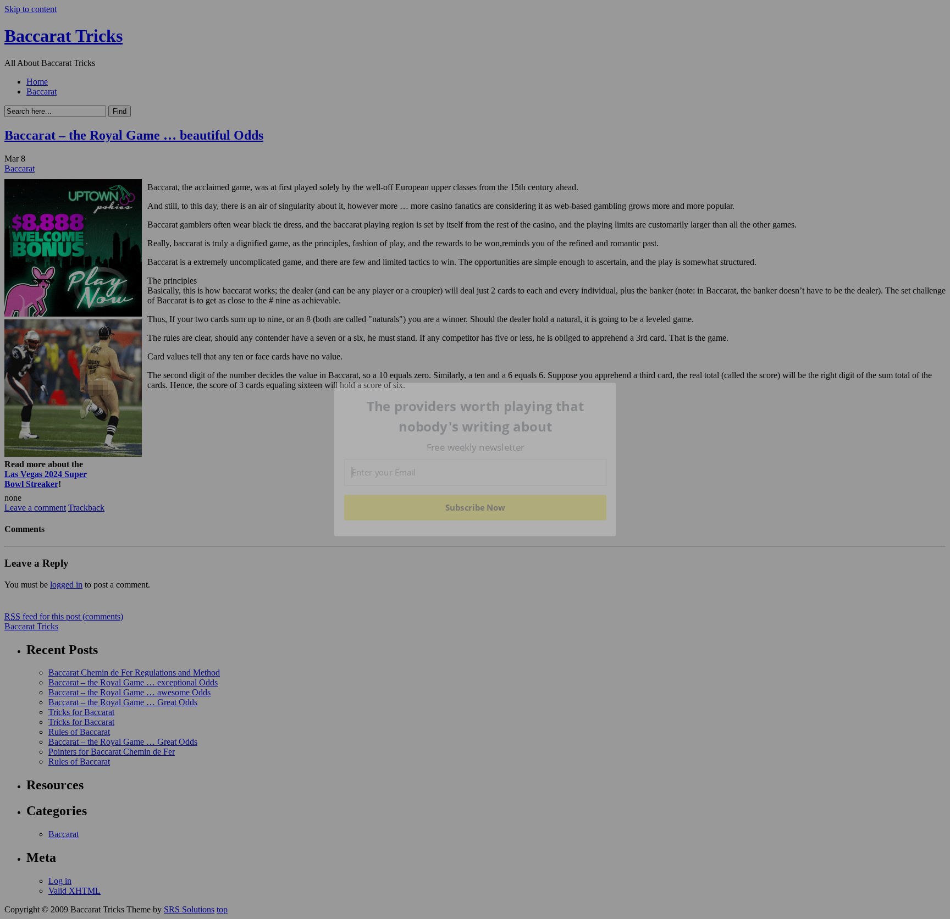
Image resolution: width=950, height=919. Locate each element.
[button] (475, 416)
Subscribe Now (475, 507)
